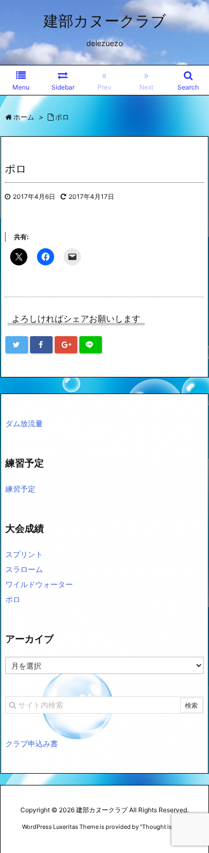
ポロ (12, 599)
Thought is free (163, 826)
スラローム (24, 569)
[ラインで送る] (90, 344)
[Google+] (66, 344)
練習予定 (20, 488)
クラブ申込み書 (31, 743)
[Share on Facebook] (41, 344)
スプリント (24, 554)
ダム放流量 (24, 423)
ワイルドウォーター (39, 584)
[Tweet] (16, 344)
